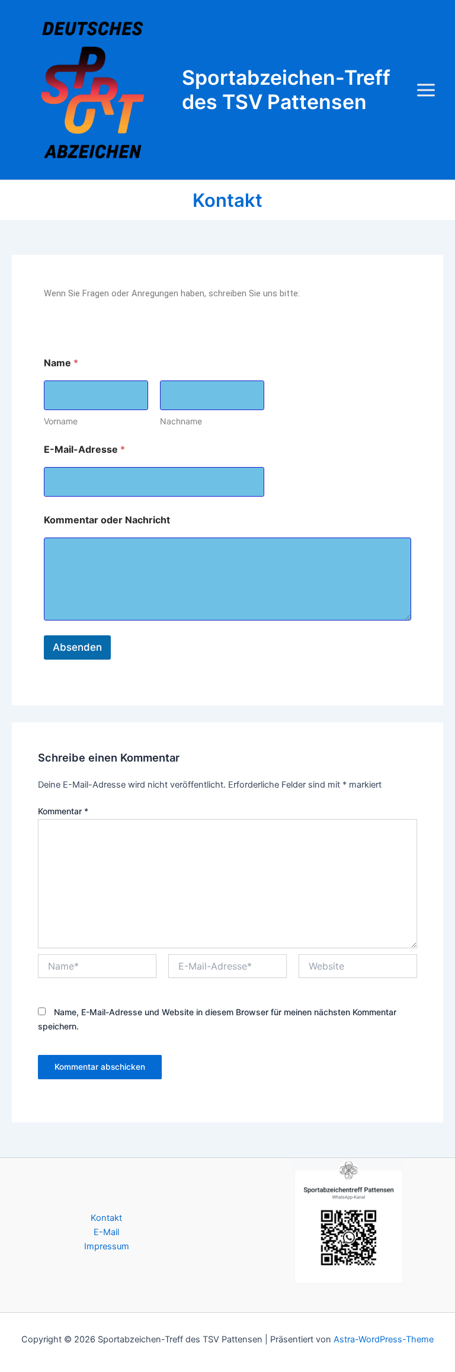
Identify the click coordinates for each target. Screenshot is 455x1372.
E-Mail (106, 1232)
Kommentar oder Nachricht (107, 520)
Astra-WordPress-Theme (384, 1339)
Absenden (77, 647)
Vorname (61, 421)
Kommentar (63, 811)
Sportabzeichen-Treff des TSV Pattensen (286, 89)
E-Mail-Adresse (84, 449)
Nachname (181, 421)
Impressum (106, 1246)
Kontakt (106, 1218)
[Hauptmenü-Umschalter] (426, 90)
